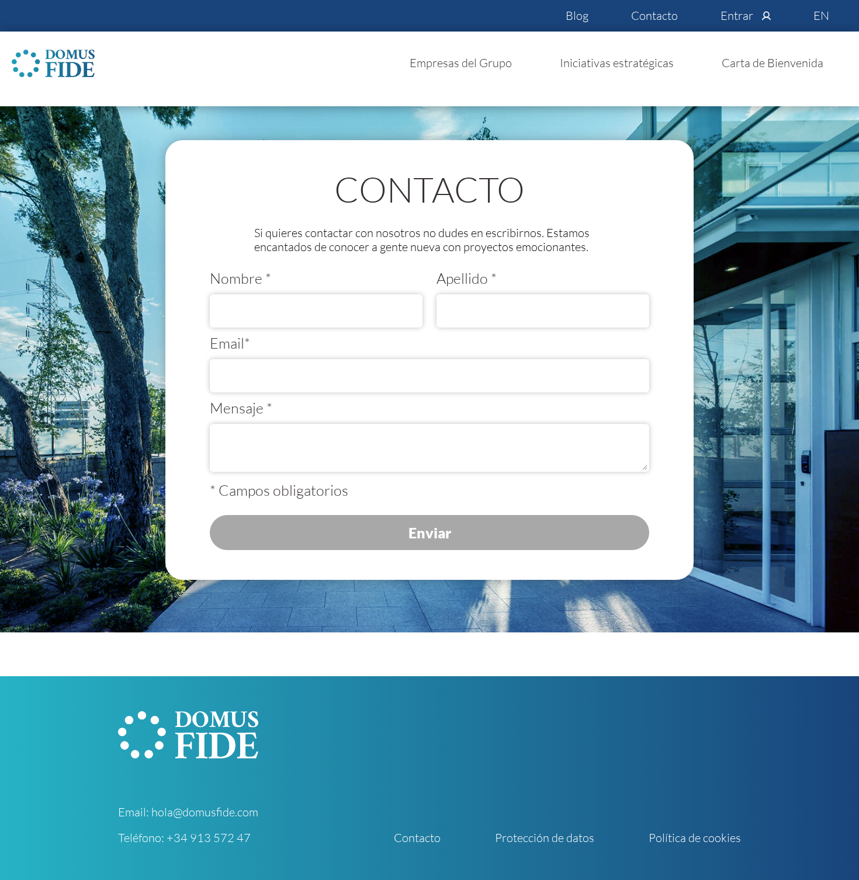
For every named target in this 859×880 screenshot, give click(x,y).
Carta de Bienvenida (772, 62)
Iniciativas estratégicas (617, 62)
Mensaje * (241, 408)
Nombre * (240, 279)
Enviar (429, 532)
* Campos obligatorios (279, 491)
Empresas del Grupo (461, 62)
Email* (230, 343)
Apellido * (467, 279)
